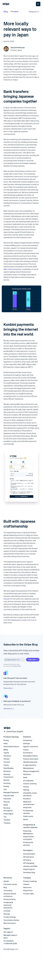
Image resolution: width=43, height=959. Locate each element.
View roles (8, 688)
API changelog (28, 863)
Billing (6, 749)
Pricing (6, 740)
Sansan (7, 599)
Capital (6, 753)
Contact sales (28, 893)
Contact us (8, 708)
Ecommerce (28, 753)
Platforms (27, 774)
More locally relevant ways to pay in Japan (20, 29)
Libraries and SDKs (30, 866)
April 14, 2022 (9, 41)
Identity (6, 780)
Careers (26, 884)
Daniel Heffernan (18, 47)
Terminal (7, 820)
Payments (7, 798)
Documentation (29, 854)
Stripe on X (33, 11)
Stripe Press (28, 890)
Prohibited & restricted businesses (8, 905)
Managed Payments (11, 792)
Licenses (7, 911)
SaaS (25, 777)
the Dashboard (14, 620)
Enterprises (27, 740)
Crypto (6, 765)
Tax (5, 817)
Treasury (7, 823)
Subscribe (32, 659)
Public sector (28, 816)
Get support (8, 932)
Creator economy (30, 783)
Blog (6, 11)
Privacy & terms (10, 899)
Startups (26, 743)
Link (5, 789)
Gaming (26, 790)
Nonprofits (27, 807)
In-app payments (29, 765)
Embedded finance (30, 756)
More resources (10, 923)
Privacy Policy (16, 666)
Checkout (7, 756)
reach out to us (28, 620)
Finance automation (30, 759)
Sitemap (7, 914)
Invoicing (7, 783)
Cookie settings (10, 917)
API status (27, 860)
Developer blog (29, 872)
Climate (6, 759)
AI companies (28, 780)
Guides (6, 881)
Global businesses (30, 762)
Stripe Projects (29, 869)
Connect (7, 762)
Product (14, 11)
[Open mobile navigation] (38, 4)
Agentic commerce (30, 746)
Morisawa (13, 593)
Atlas (5, 743)
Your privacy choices (11, 920)
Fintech (26, 787)
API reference (28, 857)
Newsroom (27, 887)
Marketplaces (28, 768)
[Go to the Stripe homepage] (6, 728)
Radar (6, 805)
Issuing (6, 786)
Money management (31, 771)
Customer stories (10, 884)
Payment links (9, 795)
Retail (25, 819)
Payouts (7, 802)
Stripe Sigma (8, 813)
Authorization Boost (11, 746)
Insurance (27, 798)
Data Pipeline (9, 768)
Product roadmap (30, 881)
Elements (7, 771)
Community (8, 890)
